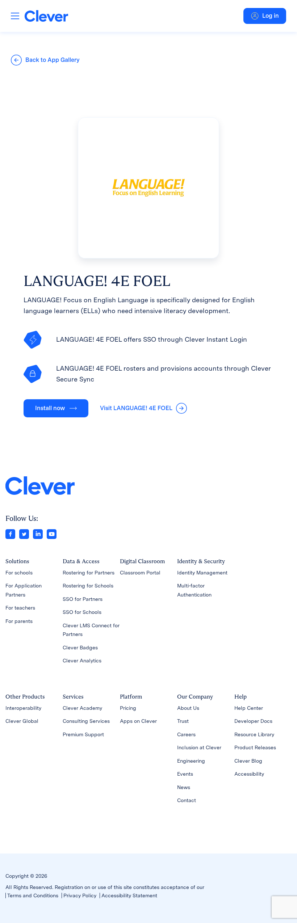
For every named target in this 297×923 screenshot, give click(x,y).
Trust (183, 721)
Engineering (191, 761)
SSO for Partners (83, 599)
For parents (19, 621)
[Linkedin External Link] (38, 533)
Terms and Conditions (32, 895)
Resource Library (254, 734)
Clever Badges (80, 647)
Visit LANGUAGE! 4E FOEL (136, 408)
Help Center (248, 708)
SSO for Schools (82, 612)
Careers (186, 734)
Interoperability (23, 708)
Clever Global (21, 721)
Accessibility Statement (129, 895)
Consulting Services (86, 721)
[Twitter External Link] (24, 533)
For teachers (20, 608)
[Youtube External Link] (52, 533)
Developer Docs (253, 721)
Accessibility (249, 774)
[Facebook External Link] (10, 533)
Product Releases (255, 747)
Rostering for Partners (88, 573)
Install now (50, 408)
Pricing (128, 708)
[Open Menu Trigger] (15, 16)
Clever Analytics (82, 660)
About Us (188, 708)
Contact (186, 800)
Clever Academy (82, 708)
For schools (19, 573)
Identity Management (202, 573)
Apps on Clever (138, 721)
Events (185, 774)
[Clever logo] (46, 16)
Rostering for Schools (88, 586)
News (183, 787)
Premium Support (83, 734)
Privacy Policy (79, 895)
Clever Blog (248, 761)
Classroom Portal (140, 573)
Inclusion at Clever (199, 747)
